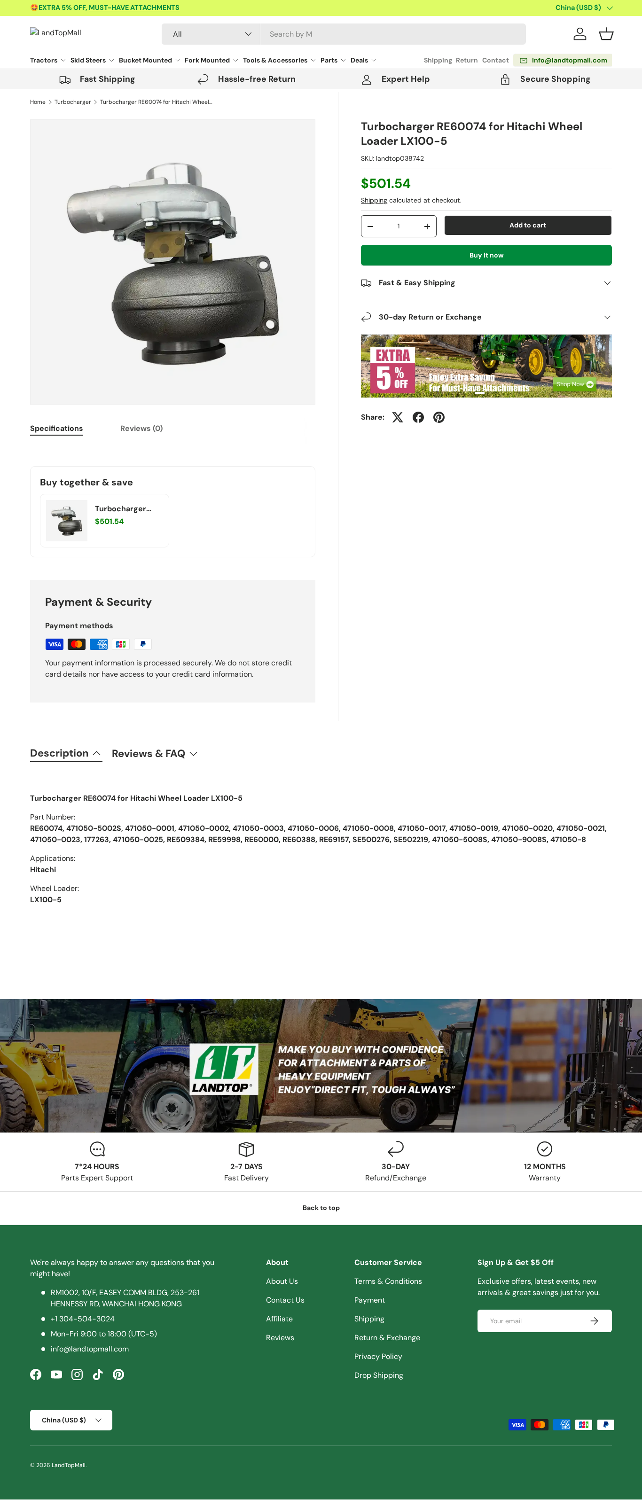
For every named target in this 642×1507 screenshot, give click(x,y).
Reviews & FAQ (148, 753)
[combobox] (344, 34)
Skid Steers (88, 60)
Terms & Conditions (388, 1281)
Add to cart (527, 225)
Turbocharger (73, 102)
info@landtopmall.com (90, 1349)
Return (467, 60)
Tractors (43, 60)
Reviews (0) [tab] (141, 428)
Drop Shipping (378, 1375)
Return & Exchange (387, 1338)
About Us (282, 1281)
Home (38, 102)
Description (59, 753)
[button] (606, 33)
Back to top (321, 1207)
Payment (369, 1300)
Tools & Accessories (275, 60)
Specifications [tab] (56, 428)
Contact (495, 60)
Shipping (438, 60)
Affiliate (279, 1319)
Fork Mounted (207, 60)
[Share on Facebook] (418, 417)
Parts (329, 60)
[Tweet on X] (397, 417)
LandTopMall (69, 1465)
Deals (359, 60)
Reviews (280, 1338)
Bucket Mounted (145, 60)
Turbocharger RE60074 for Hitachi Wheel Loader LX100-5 (156, 102)
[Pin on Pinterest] (439, 417)
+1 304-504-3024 (83, 1319)
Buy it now (487, 255)
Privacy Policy (378, 1356)
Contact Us (285, 1300)
